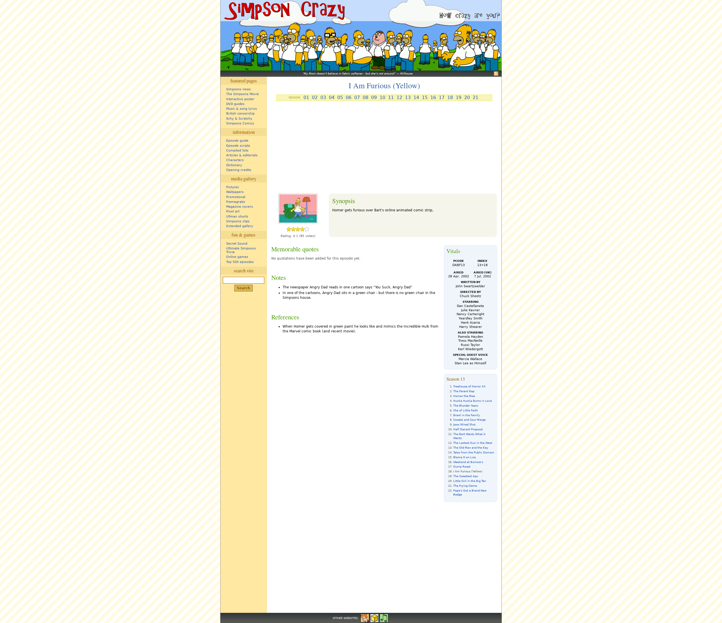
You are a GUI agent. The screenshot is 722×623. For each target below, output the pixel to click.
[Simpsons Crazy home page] (284, 10)
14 (416, 97)
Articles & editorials (241, 155)
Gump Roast (461, 466)
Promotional (235, 197)
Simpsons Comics (240, 123)
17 (441, 97)
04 (331, 97)
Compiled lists (237, 150)
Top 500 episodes (240, 262)
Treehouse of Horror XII (469, 386)
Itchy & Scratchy (239, 118)
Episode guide (237, 140)
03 (323, 97)
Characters (235, 160)
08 (365, 97)
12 (399, 97)
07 (357, 97)
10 (382, 97)
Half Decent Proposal (468, 429)
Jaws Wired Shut (464, 424)
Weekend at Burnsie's (468, 462)
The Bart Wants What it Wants (469, 436)
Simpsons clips (238, 221)
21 (475, 97)
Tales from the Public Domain (473, 452)
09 (374, 97)
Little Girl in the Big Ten (469, 480)
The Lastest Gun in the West (472, 442)
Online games (237, 257)
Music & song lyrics (241, 109)
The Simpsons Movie (242, 94)
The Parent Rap (463, 391)
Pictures (232, 187)
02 (315, 97)
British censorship (240, 113)
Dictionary (234, 165)
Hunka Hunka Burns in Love (472, 400)
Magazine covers (239, 207)
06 (348, 97)
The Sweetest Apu (465, 476)
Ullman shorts (237, 216)
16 (433, 97)
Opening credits (238, 170)
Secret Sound (236, 243)
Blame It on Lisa (464, 457)
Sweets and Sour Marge (469, 419)
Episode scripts (238, 146)
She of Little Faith (465, 410)
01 (306, 97)
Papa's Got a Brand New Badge (470, 492)
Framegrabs (235, 202)
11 (391, 97)
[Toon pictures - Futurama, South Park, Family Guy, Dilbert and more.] (364, 617)
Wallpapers (235, 192)
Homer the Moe (464, 396)
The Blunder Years (465, 405)
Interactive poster (240, 99)
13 (408, 97)
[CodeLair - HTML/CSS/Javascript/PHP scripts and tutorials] (374, 617)
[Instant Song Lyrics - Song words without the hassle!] (384, 617)
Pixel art (232, 211)
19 (458, 97)
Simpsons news (238, 89)
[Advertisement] (384, 149)
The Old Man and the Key (470, 447)
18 (450, 97)
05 (340, 97)
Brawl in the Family (466, 415)
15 (425, 97)
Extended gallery (239, 226)
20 (467, 97)
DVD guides (235, 104)
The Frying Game (465, 485)
